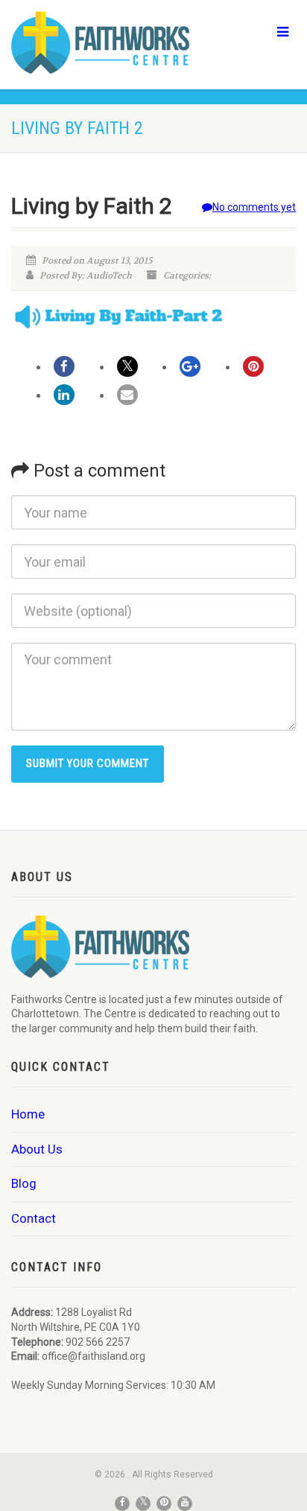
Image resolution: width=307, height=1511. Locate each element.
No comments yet (254, 207)
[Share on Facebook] (64, 366)
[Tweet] (127, 366)
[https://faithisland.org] (102, 42)
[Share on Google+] (190, 366)
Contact (33, 1218)
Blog (24, 1183)
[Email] (127, 394)
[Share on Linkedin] (64, 394)
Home (28, 1114)
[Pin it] (253, 366)
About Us (37, 1149)
